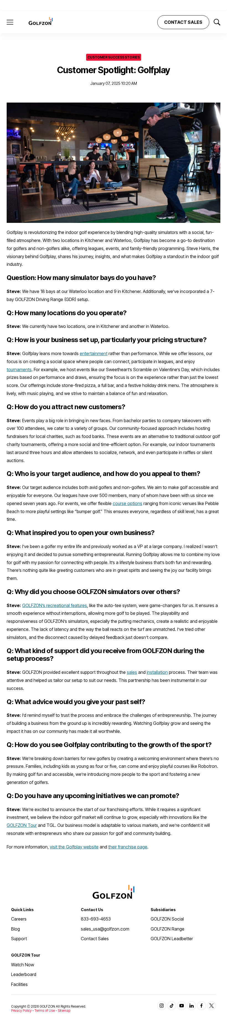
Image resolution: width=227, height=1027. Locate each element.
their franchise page (127, 847)
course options (127, 503)
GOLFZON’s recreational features (54, 605)
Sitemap (64, 1010)
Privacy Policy (21, 1010)
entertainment (93, 353)
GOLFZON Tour (22, 825)
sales (132, 672)
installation (157, 672)
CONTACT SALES (183, 22)
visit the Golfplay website (74, 847)
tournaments (19, 369)
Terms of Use (45, 1010)
